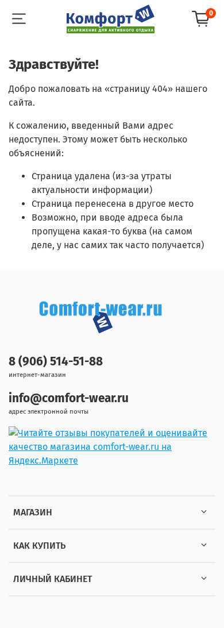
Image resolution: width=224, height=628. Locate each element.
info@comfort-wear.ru (69, 398)
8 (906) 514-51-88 (56, 362)
